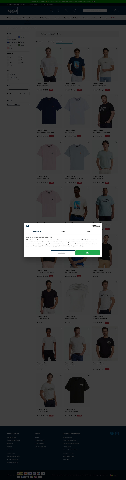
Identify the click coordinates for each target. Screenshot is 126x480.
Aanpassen (61, 253)
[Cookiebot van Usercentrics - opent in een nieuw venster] (92, 226)
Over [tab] (88, 231)
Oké (87, 253)
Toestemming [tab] (37, 231)
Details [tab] (63, 231)
